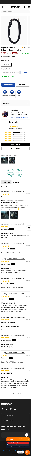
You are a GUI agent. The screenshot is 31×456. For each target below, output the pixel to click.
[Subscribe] (26, 435)
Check (25, 72)
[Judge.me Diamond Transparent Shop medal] (19, 172)
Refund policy (5, 450)
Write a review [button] (15, 144)
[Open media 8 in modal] (24, 19)
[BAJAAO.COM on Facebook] (2, 409)
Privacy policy (11, 450)
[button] (8, 132)
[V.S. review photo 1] (5, 215)
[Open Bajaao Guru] (27, 452)
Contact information (15, 452)
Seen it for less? (25, 53)
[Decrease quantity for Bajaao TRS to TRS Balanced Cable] (3, 80)
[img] (5, 194)
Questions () (16, 182)
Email (26, 117)
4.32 (20, 126)
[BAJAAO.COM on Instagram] (11, 409)
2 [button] (13, 393)
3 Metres (6, 64)
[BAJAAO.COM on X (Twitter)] (7, 409)
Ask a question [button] (15, 148)
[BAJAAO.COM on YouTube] (15, 409)
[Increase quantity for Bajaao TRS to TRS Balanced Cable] (9, 80)
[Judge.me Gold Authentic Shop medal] (10, 172)
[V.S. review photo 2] (14, 215)
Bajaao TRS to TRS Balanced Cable (15, 191)
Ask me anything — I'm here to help (18, 446)
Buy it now (23, 85)
